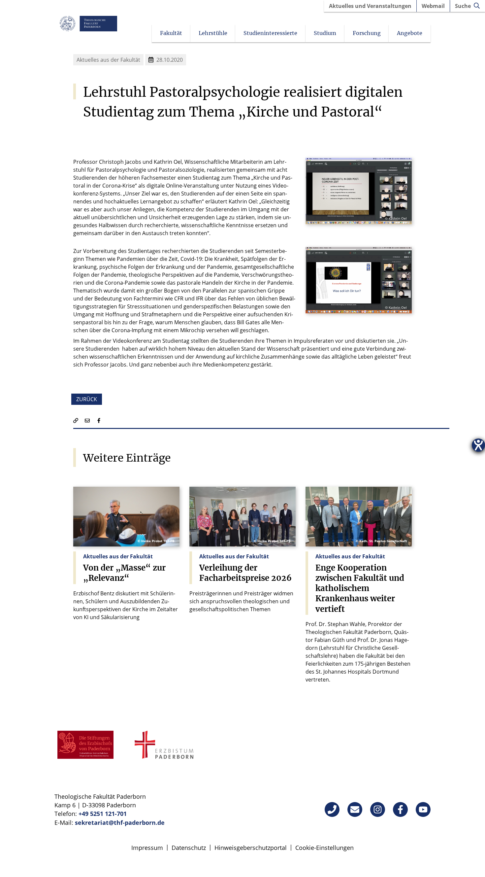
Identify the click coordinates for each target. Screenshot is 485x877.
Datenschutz (189, 848)
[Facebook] (400, 809)
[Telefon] (332, 809)
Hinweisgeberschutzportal (250, 848)
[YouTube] (423, 809)
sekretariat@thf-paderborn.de (120, 822)
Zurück (86, 399)
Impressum (147, 848)
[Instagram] (377, 809)
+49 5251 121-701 (103, 814)
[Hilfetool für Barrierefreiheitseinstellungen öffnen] (478, 445)
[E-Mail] (354, 809)
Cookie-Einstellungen (324, 848)
